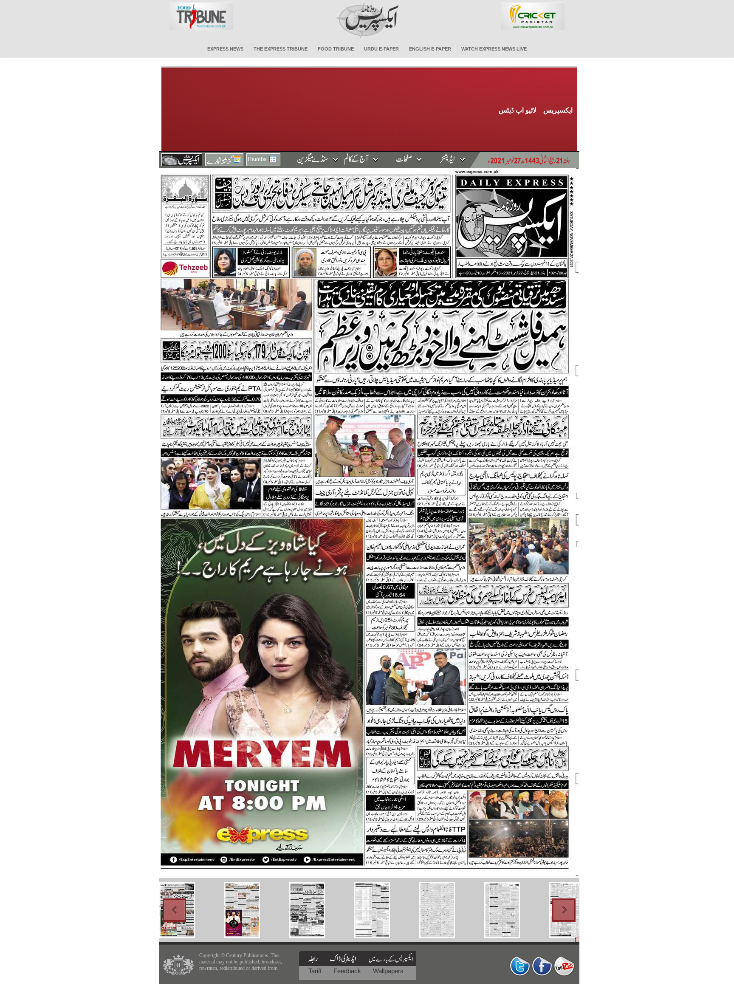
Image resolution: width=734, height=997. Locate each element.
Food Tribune (336, 48)
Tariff (315, 970)
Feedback (348, 970)
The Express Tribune (281, 48)
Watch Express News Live (494, 48)
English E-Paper (430, 48)
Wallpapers (388, 970)
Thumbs (257, 159)
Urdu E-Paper (381, 48)
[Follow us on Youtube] (564, 966)
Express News (225, 48)
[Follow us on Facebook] (542, 966)
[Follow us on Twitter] (520, 966)
